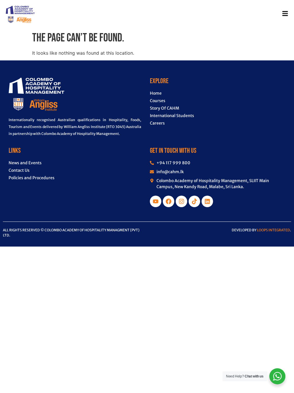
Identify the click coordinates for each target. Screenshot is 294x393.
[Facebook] (168, 201)
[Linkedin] (207, 201)
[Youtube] (155, 201)
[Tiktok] (194, 201)
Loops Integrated (273, 230)
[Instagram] (181, 201)
